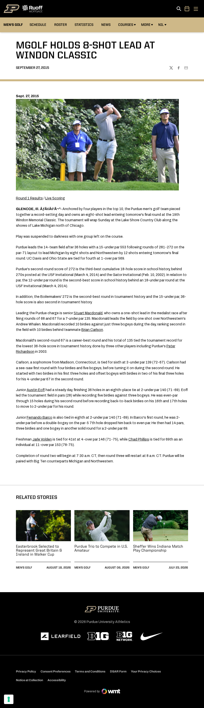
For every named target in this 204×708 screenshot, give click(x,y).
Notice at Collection (29, 680)
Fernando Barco (39, 417)
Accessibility (57, 680)
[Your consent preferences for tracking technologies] (8, 699)
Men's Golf (24, 567)
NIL (161, 25)
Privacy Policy (26, 671)
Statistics (84, 25)
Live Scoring (55, 198)
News (105, 25)
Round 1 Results (29, 198)
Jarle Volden (42, 439)
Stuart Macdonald (88, 313)
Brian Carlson (92, 330)
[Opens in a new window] (61, 636)
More (146, 25)
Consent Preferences (56, 671)
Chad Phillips (138, 439)
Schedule (38, 25)
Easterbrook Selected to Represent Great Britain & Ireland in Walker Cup (39, 551)
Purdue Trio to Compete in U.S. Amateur (101, 549)
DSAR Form (118, 671)
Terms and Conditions (90, 671)
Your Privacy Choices (146, 671)
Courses (125, 25)
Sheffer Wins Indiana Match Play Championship (158, 549)
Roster (60, 25)
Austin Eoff (36, 390)
